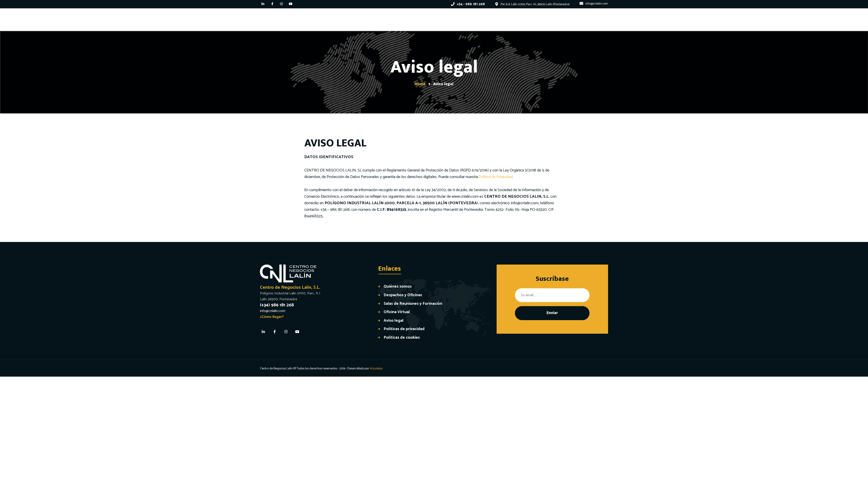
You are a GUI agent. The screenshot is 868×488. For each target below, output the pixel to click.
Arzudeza (376, 368)
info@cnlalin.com (524, 203)
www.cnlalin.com (465, 196)
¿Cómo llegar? (272, 317)
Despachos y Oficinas (403, 295)
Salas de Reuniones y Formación (413, 303)
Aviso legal (393, 320)
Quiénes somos (398, 286)
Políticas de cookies (402, 337)
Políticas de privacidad (404, 329)
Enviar (552, 313)
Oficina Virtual (397, 312)
